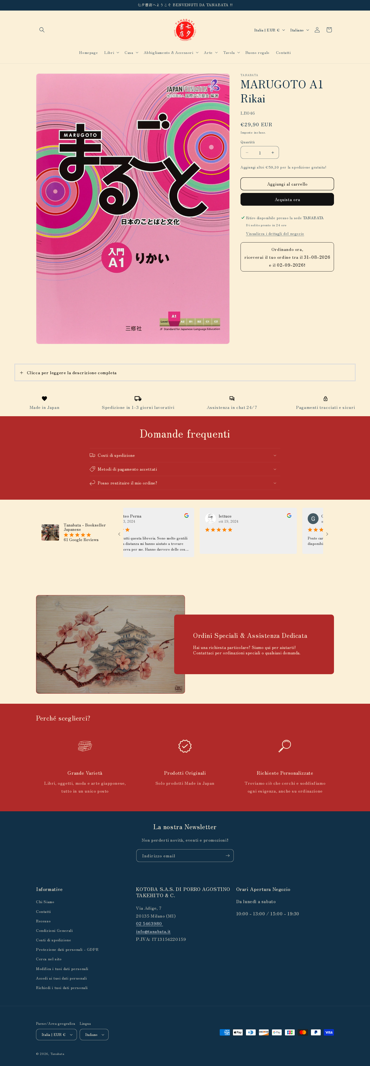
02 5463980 (149, 923)
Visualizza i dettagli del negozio (275, 233)
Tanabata (57, 1053)
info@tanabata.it (153, 931)
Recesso (43, 920)
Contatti (43, 911)
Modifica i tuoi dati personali (62, 968)
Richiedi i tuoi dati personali (62, 987)
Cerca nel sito (48, 958)
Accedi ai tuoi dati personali (61, 978)
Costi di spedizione (53, 939)
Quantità (248, 141)
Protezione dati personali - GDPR (67, 949)
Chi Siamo (45, 901)
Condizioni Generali (54, 930)
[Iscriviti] (227, 855)
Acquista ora (287, 199)
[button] (42, 30)
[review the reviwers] (160, 516)
